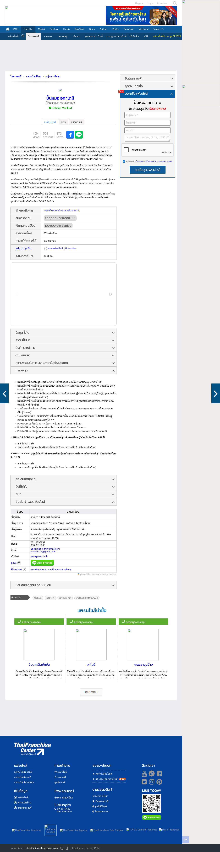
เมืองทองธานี (101, 801)
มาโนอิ (91, 664)
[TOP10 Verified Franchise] (142, 829)
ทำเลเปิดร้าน (24, 802)
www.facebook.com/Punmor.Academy (51, 569)
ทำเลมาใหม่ (60, 772)
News (92, 29)
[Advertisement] (91, 55)
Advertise (162, 3)
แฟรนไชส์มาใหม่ (23, 772)
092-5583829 (64, 811)
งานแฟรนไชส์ (100, 796)
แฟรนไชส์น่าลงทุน (24, 782)
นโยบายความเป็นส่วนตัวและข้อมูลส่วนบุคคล (153, 161)
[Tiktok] (151, 773)
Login (150, 3)
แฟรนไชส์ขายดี (22, 777)
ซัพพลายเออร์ (25, 807)
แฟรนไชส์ (13, 36)
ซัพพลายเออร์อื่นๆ (63, 797)
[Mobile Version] (67, 848)
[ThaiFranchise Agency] (73, 830)
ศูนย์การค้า (60, 782)
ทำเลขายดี (60, 777)
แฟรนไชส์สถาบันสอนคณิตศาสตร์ (61, 210)
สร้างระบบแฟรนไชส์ (105, 779)
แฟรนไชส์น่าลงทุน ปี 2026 (167, 36)
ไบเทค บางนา (101, 811)
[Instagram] (151, 783)
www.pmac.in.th (39, 556)
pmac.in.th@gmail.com (43, 551)
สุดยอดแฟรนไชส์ (94, 36)
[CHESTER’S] (4, 393)
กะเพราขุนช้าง (143, 664)
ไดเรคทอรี (33, 36)
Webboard (143, 29)
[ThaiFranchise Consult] (50, 829)
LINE (13, 562)
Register (139, 3)
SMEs (15, 29)
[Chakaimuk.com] (215, 393)
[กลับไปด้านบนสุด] (185, 839)
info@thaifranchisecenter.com (41, 848)
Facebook (16, 569)
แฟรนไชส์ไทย (33, 76)
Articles (103, 29)
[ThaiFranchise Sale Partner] (107, 830)
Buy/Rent (79, 29)
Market (41, 29)
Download (129, 29)
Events (66, 29)
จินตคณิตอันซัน (39, 664)
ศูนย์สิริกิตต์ (100, 806)
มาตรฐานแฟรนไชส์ (116, 36)
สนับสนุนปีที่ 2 (85, 574)
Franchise (28, 29)
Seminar (54, 29)
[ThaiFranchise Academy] (27, 830)
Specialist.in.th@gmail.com (45, 548)
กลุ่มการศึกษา (53, 76)
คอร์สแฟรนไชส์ (102, 773)
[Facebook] (159, 773)
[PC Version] (62, 848)
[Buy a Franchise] (169, 829)
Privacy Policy (93, 848)
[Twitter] (143, 781)
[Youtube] (144, 773)
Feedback (77, 848)
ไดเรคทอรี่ (15, 76)
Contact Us (158, 29)
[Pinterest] (159, 783)
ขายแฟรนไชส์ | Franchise (62, 248)
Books (115, 29)
